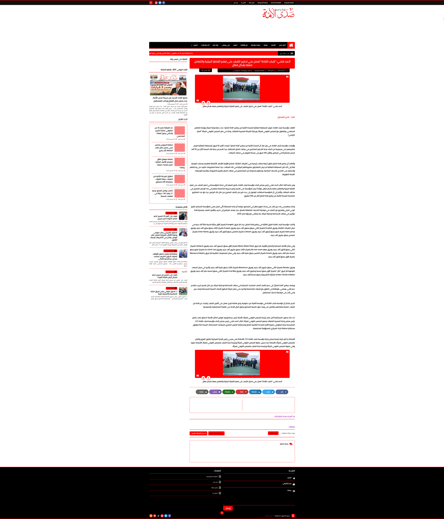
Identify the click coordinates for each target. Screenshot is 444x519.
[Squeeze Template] (293, 515)
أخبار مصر (282, 45)
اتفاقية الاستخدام (276, 2)
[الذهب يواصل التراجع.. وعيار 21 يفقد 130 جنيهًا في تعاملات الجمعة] (179, 193)
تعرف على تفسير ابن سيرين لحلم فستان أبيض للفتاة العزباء (164, 276)
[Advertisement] (191, 23)
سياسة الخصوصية (262, 2)
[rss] (151, 515)
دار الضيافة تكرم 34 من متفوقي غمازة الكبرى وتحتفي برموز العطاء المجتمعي (193, 53)
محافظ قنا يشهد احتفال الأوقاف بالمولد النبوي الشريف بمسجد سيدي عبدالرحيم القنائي (165, 256)
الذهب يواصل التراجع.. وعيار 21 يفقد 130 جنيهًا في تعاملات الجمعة (162, 193)
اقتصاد (273, 45)
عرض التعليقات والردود (197, 433)
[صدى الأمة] (278, 13)
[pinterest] (154, 515)
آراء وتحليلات (205, 45)
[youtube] (156, 2)
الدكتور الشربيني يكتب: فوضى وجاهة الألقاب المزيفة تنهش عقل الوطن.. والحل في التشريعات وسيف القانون (163, 236)
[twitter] (160, 2)
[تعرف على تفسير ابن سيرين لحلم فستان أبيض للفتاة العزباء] (183, 274)
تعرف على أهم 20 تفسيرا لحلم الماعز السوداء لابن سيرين (165, 217)
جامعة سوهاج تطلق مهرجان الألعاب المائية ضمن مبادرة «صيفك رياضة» (170, 163)
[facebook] (163, 2)
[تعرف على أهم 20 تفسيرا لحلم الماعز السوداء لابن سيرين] (183, 216)
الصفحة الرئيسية (289, 2)
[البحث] (151, 2)
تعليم (235, 45)
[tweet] (203, 103)
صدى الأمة (182, 104)
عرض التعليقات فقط (216, 433)
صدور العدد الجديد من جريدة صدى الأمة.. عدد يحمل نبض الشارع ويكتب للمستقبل (169, 99)
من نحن (236, 2)
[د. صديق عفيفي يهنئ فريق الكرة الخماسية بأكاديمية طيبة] (183, 291)
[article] (217, 405)
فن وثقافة (244, 45)
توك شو (215, 45)
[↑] (222, 513)
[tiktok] (158, 515)
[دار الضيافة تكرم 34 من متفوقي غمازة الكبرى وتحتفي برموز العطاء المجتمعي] (179, 130)
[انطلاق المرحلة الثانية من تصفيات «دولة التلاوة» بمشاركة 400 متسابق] (179, 179)
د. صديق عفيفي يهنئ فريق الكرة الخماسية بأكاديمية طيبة (164, 292)
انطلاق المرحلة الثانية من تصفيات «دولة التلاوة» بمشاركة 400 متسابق (163, 179)
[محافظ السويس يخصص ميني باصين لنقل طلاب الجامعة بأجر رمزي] (179, 147)
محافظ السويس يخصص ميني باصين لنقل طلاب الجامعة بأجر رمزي (164, 147)
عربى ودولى (226, 45)
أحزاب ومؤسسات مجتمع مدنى (241, 70)
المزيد (195, 45)
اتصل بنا (243, 2)
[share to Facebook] (209, 103)
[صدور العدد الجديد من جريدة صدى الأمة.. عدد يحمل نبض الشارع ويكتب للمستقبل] (168, 85)
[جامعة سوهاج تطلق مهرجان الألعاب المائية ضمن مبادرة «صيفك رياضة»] (179, 162)
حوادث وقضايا (255, 45)
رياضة (266, 45)
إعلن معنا (251, 2)
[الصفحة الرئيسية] (291, 45)
